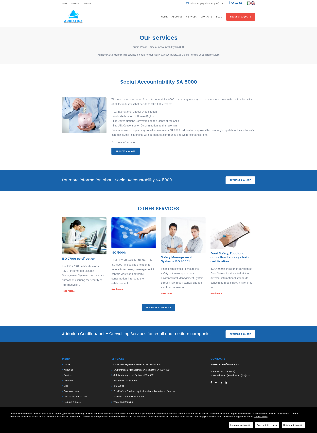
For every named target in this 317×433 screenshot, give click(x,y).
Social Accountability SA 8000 (128, 396)
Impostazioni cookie (240, 425)
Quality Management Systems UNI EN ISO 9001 (137, 364)
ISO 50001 (118, 252)
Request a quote (240, 16)
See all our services (158, 307)
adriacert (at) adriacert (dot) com (207, 3)
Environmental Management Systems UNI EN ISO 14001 (142, 369)
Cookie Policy (261, 416)
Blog (219, 16)
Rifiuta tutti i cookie (293, 425)
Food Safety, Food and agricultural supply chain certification (230, 257)
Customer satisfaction (75, 396)
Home (164, 16)
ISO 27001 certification (78, 258)
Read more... (68, 290)
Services (75, 3)
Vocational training (123, 401)
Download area (71, 391)
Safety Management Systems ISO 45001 (134, 375)
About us (177, 16)
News (64, 3)
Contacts (87, 3)
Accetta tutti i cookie (267, 425)
